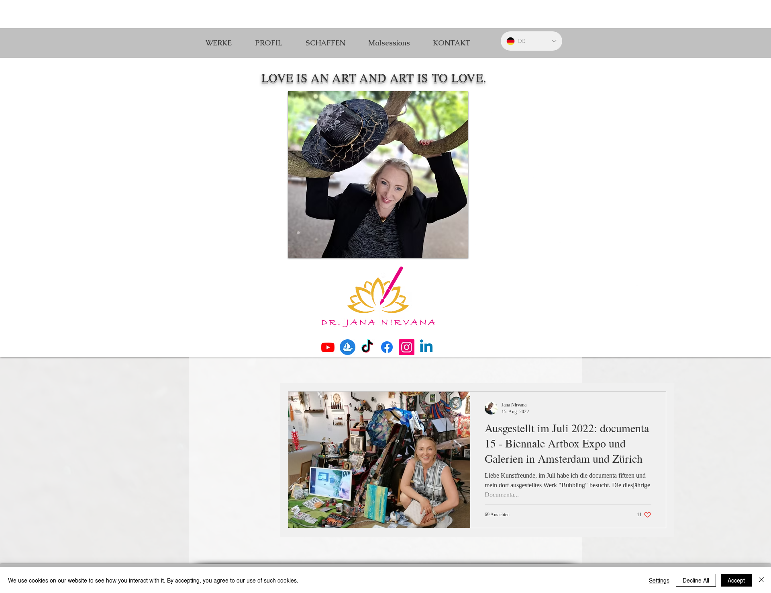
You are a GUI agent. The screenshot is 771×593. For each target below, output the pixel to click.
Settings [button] (659, 580)
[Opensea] (347, 347)
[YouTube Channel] (328, 347)
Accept (736, 580)
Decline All (696, 580)
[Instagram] (406, 347)
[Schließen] (761, 580)
